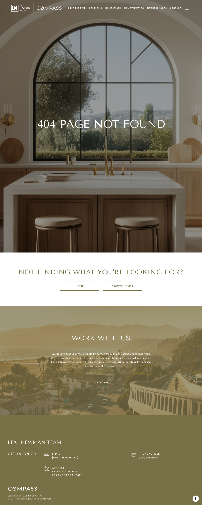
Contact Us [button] (101, 382)
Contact (175, 8)
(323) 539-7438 (148, 457)
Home (80, 286)
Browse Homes (122, 286)
